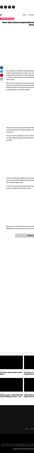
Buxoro (24, 15)
